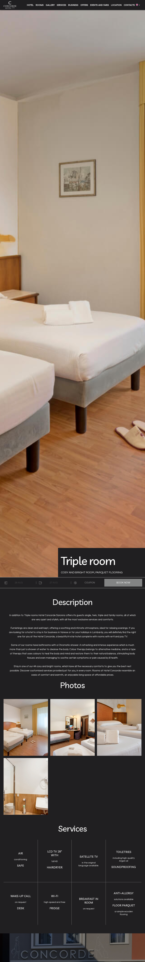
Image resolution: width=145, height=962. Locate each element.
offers (84, 5)
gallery (50, 5)
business (73, 5)
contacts (129, 5)
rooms (40, 5)
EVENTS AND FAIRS (99, 5)
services (61, 5)
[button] (137, 4)
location (116, 5)
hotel (30, 5)
